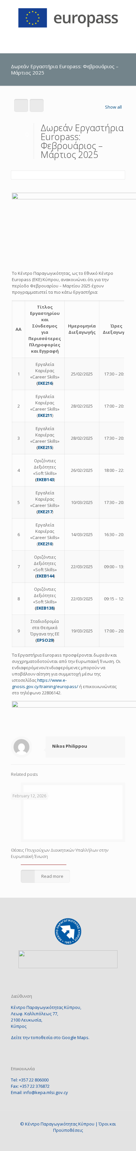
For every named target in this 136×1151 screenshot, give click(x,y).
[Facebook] (62, 1140)
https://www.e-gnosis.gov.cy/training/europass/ (45, 683)
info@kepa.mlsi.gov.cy (45, 1092)
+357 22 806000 (34, 1080)
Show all (113, 107)
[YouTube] (74, 1140)
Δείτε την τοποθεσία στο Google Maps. (50, 1037)
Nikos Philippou (69, 746)
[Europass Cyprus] (68, 16)
